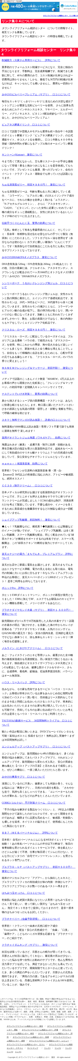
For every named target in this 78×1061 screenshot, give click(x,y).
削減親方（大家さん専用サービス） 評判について (31, 60)
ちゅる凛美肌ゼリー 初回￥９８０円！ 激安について (33, 184)
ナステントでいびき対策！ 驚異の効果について (30, 394)
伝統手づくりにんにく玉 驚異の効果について (28, 223)
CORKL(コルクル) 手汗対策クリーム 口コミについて (33, 802)
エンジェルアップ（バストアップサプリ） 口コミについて (36, 746)
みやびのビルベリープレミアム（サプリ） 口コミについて (36, 94)
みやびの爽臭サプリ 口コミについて (23, 776)
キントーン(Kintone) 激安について (22, 154)
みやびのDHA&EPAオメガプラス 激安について (29, 257)
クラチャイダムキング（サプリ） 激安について (30, 945)
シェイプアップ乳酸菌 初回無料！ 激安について (31, 519)
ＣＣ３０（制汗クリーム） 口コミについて (27, 485)
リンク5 (18, 1052)
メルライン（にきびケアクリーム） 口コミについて (32, 648)
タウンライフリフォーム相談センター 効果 (31, 1037)
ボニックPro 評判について (17, 588)
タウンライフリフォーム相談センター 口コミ (26, 1044)
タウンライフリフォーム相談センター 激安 (25, 1026)
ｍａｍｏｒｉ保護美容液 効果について (25, 463)
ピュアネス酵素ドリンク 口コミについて (26, 124)
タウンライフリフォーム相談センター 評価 (40, 1030)
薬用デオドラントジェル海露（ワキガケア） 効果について (36, 437)
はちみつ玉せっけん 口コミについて (23, 893)
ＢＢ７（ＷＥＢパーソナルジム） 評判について (30, 832)
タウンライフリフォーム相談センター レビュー (49, 1041)
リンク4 (10, 1052)
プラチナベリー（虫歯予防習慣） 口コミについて (31, 919)
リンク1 (47, 1048)
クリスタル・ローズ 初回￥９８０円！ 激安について (33, 329)
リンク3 (68, 1048)
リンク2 (58, 1048)
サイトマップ (32, 1048)
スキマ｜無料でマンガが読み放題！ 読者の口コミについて (36, 420)
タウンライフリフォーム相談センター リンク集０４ (60, 15)
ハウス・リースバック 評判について (23, 682)
